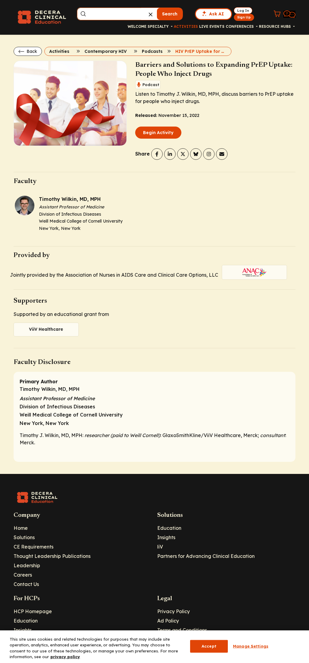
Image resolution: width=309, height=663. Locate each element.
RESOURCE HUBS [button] (275, 26)
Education (169, 528)
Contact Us (26, 584)
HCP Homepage (33, 611)
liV (160, 547)
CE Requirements (33, 547)
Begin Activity (158, 132)
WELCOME (137, 26)
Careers (23, 575)
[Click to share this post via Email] (222, 154)
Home (21, 528)
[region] (154, 646)
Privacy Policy (173, 611)
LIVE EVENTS (212, 26)
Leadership (27, 565)
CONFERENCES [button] (240, 26)
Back (31, 51)
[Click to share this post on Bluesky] (196, 154)
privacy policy (65, 656)
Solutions (24, 537)
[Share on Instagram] (209, 154)
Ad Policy (168, 621)
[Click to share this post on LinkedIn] (170, 154)
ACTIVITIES (186, 26)
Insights (166, 537)
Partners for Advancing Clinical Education (206, 556)
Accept (209, 646)
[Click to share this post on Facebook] (157, 154)
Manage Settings (250, 646)
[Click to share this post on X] (183, 154)
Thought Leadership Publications (52, 556)
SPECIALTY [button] (159, 26)
